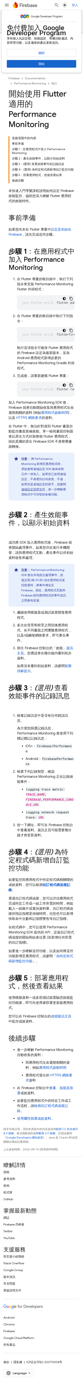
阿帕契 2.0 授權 (45, 1133)
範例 (6, 1186)
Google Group (13, 1270)
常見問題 (9, 1283)
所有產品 (9, 1345)
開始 (41, 64)
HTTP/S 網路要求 (29, 418)
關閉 (41, 53)
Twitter (8, 1231)
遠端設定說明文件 (33, 489)
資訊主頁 (61, 1016)
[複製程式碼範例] (71, 298)
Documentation (35, 78)
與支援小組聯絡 (13, 1256)
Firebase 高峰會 (13, 1224)
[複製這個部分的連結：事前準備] (40, 218)
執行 (54, 83)
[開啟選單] (7, 5)
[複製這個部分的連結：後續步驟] (40, 1038)
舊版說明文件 (12, 1290)
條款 (6, 1362)
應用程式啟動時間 (54, 413)
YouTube (9, 1238)
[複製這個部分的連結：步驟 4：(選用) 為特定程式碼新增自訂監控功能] (33, 868)
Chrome (8, 1324)
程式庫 (7, 1192)
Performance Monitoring (30, 83)
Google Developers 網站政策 (24, 1137)
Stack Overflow (13, 1263)
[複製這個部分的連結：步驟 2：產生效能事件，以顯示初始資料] (13, 531)
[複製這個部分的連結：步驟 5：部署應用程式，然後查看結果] (67, 986)
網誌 (6, 1218)
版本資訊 (9, 1277)
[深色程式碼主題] (64, 298)
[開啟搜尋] (56, 5)
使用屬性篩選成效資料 (34, 1118)
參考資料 (9, 1179)
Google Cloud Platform (18, 1338)
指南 (6, 1172)
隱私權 (17, 1362)
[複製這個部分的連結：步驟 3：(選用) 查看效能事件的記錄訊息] (13, 704)
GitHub (8, 1199)
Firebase (14, 78)
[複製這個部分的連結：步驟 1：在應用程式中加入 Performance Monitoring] (47, 268)
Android (8, 1317)
